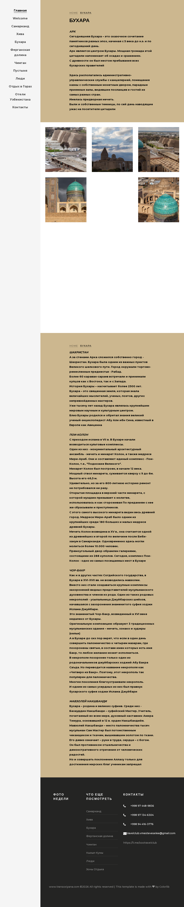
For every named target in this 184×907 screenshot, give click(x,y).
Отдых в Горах (20, 86)
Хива (20, 34)
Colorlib (164, 886)
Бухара (20, 42)
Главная (20, 10)
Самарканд (20, 26)
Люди (20, 78)
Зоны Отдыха (95, 869)
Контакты (20, 107)
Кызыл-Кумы (94, 852)
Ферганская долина (20, 52)
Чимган (20, 63)
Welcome (20, 18)
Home (73, 12)
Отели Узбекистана (20, 97)
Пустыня (20, 70)
